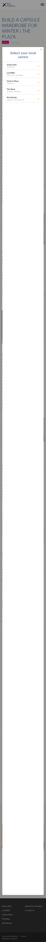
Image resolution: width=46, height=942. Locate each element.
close (41, 49)
